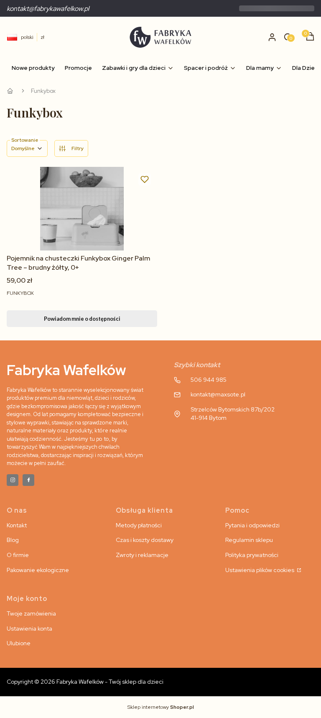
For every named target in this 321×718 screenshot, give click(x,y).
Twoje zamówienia (31, 613)
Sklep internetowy (160, 707)
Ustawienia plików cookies (260, 570)
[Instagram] (12, 480)
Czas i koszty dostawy (144, 540)
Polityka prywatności (251, 555)
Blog (13, 540)
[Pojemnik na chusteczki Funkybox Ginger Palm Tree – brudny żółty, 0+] (82, 208)
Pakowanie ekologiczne (38, 570)
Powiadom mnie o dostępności (82, 318)
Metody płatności (139, 525)
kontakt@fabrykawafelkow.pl (48, 8)
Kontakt (17, 525)
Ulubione (19, 643)
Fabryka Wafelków (10, 90)
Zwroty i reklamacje (142, 555)
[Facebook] (28, 480)
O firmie (18, 555)
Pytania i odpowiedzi (252, 525)
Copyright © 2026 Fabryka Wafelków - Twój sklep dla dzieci (85, 681)
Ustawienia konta (29, 628)
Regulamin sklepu (249, 540)
